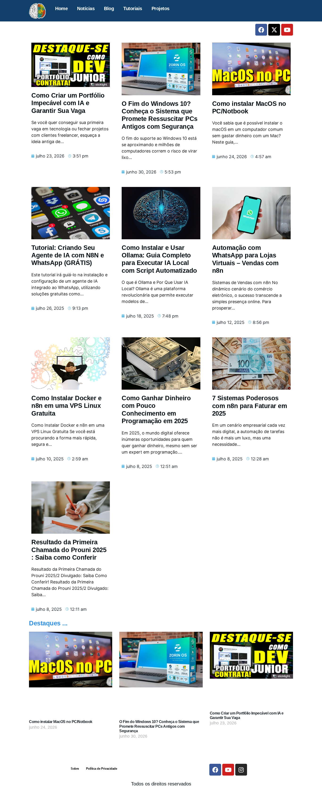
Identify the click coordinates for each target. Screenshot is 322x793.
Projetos (160, 8)
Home (61, 8)
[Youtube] (287, 30)
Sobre (75, 768)
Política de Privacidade (101, 768)
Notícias (86, 8)
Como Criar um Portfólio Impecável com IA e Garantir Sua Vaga (68, 103)
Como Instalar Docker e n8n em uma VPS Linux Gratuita (66, 406)
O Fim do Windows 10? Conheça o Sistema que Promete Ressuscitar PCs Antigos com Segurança (159, 726)
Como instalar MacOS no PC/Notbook (60, 722)
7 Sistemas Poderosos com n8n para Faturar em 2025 (249, 406)
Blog (109, 8)
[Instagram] (241, 770)
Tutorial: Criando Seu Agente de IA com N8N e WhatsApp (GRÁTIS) (67, 255)
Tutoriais (132, 8)
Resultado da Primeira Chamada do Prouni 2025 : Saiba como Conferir (68, 550)
